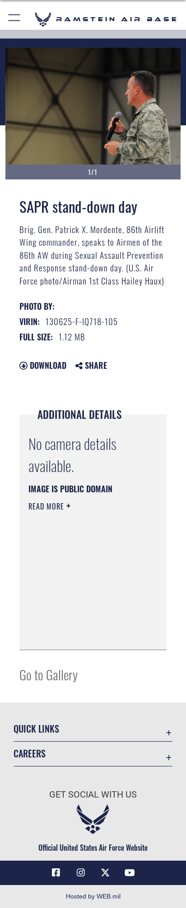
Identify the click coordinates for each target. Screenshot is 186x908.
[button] (14, 19)
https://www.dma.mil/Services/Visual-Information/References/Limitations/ (83, 633)
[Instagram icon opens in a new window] (81, 873)
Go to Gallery (48, 674)
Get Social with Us (93, 794)
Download (47, 365)
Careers (30, 753)
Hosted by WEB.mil (93, 896)
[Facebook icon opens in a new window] (56, 873)
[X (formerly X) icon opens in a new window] (105, 873)
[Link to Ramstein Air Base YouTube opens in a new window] (130, 873)
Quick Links (36, 728)
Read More (47, 506)
